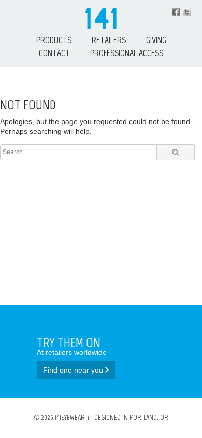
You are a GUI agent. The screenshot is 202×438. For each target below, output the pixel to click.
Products (53, 40)
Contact (54, 53)
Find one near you (74, 370)
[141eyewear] (101, 26)
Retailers (109, 40)
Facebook (176, 12)
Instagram (186, 12)
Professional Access (126, 53)
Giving (156, 40)
